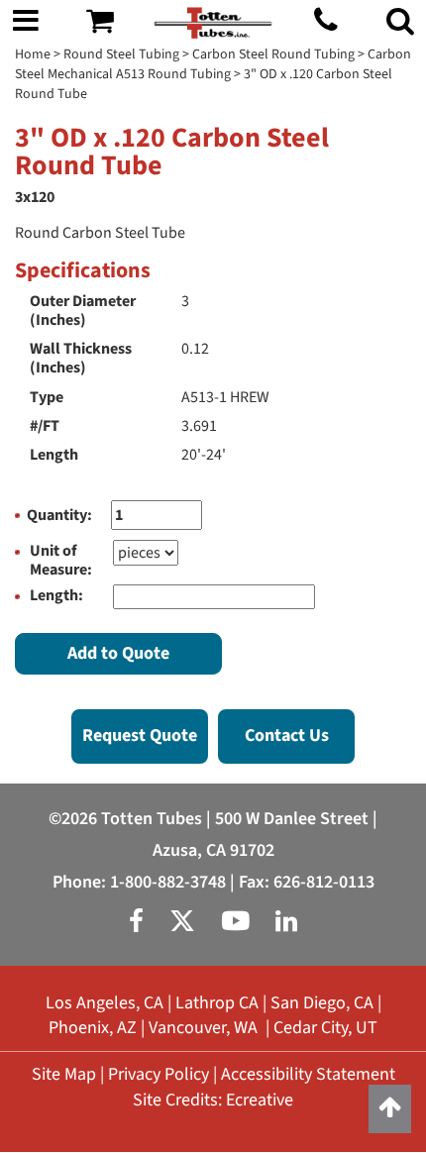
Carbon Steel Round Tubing (273, 54)
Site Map (64, 1074)
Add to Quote (118, 653)
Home (33, 54)
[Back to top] (390, 1109)
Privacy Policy (158, 1074)
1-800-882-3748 (168, 882)
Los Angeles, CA (104, 1003)
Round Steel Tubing (121, 54)
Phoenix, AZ (93, 1027)
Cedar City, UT (325, 1027)
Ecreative (259, 1100)
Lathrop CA (217, 1003)
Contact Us (287, 735)
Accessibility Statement (308, 1074)
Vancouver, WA (203, 1027)
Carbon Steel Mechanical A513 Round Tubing (213, 64)
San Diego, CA (321, 1003)
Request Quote (139, 735)
